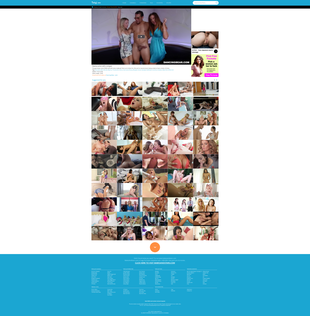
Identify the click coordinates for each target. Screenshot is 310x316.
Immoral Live (94, 279)
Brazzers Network (95, 271)
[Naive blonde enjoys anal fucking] (206, 219)
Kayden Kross (190, 278)
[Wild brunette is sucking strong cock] (155, 219)
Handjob (143, 70)
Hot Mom (205, 281)
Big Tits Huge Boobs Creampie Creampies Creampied (199, 271)
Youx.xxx (120, 7)
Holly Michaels (126, 271)
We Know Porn (126, 292)
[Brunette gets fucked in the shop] (206, 161)
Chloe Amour (126, 279)
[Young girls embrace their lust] (206, 104)
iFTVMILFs (109, 293)
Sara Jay (141, 278)
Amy (188, 284)
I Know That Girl (112, 7)
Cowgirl (172, 274)
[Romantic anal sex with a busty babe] (155, 104)
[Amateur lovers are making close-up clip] (155, 161)
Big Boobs (189, 274)
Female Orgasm (190, 272)
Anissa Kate (126, 284)
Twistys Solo (205, 272)
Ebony (130, 70)
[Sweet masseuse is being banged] (206, 132)
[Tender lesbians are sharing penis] (206, 204)
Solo (172, 284)
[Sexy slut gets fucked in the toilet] (104, 161)
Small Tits (173, 282)
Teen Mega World (111, 279)
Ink (203, 277)
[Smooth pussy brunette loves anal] (180, 161)
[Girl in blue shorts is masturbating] (104, 190)
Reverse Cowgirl (174, 279)
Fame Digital (110, 278)
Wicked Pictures (110, 281)
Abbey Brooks (206, 271)
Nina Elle (189, 279)
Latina (120, 70)
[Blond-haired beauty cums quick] (155, 176)
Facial (139, 70)
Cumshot (154, 70)
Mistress (189, 277)
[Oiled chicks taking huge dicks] (206, 118)
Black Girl (165, 70)
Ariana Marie (126, 281)
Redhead (149, 70)
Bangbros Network (95, 278)
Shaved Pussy (158, 281)
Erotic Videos (94, 289)
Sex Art (188, 275)
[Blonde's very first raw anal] (180, 147)
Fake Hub (109, 277)
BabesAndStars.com (131, 260)
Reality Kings (94, 272)
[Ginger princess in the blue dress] (155, 190)
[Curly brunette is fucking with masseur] (155, 132)
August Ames (142, 281)
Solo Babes (205, 275)
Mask (204, 274)
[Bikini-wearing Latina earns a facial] (155, 118)
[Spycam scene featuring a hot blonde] (180, 104)
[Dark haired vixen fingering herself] (129, 190)
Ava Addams (126, 282)
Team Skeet (110, 282)
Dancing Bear (110, 75)
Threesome (115, 70)
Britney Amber (126, 274)
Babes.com (109, 275)
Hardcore (173, 271)
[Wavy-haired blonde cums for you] (206, 147)
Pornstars (143, 3)
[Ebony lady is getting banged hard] (180, 233)
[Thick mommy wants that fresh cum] (104, 118)
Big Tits (156, 278)
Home (124, 3)
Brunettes (173, 281)
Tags (151, 3)
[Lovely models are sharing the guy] (155, 233)
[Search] (217, 3)
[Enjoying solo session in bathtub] (180, 190)
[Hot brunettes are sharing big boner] (180, 204)
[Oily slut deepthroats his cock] (104, 204)
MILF (102, 70)
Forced (188, 281)
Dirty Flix (109, 271)
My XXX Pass (94, 274)
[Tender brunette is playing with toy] (129, 176)
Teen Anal (205, 279)
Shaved (172, 278)
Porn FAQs (141, 292)
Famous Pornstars (95, 290)
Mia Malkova (142, 274)
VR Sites (168, 3)
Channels (133, 3)
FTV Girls (93, 284)
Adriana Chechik (143, 275)
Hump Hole (109, 289)
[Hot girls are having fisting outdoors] (104, 176)
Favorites (160, 3)
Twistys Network (95, 281)
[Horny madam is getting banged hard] (104, 219)
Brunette (97, 70)
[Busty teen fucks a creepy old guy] (104, 147)
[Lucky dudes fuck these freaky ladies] (129, 219)
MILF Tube (109, 290)
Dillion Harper (126, 275)
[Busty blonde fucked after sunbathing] (155, 204)
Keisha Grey (126, 277)
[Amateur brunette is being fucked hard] (129, 161)
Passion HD (94, 282)
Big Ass (110, 70)
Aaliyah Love (142, 277)
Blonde (105, 70)
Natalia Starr (142, 272)
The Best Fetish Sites (96, 292)
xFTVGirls (125, 289)
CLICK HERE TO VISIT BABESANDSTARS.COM (155, 262)
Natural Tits (173, 272)
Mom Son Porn (126, 293)
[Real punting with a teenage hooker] (129, 132)
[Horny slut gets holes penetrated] (206, 190)
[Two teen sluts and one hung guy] (155, 147)
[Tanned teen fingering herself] (206, 176)
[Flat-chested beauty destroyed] (129, 147)
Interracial (126, 70)
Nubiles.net (94, 275)
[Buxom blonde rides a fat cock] (129, 104)
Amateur (159, 70)
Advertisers (189, 289)
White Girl (171, 70)
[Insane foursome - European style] (206, 233)
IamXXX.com (126, 290)
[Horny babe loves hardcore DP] (104, 233)
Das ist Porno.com (111, 292)
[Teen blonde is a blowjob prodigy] (180, 132)
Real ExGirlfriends (111, 284)
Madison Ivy (142, 279)
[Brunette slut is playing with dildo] (180, 176)
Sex (172, 275)
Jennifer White (126, 272)
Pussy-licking (158, 277)
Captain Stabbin (206, 278)
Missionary (157, 284)
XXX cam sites (142, 290)
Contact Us (189, 290)
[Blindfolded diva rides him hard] (104, 104)
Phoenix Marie (142, 284)
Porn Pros (93, 277)
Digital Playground (111, 274)
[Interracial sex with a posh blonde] (129, 118)
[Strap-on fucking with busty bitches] (180, 118)
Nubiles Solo (189, 282)
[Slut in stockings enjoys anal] (104, 132)
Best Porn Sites (142, 293)
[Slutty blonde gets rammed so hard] (129, 233)
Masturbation (158, 279)
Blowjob (135, 70)
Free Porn (141, 289)
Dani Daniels (142, 271)
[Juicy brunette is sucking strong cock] (180, 219)
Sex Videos (109, 295)
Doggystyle (157, 275)
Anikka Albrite (142, 282)
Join (116, 75)
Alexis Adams (126, 278)
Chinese (204, 284)
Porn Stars (157, 292)
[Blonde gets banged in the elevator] (129, 204)
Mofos (108, 272)
